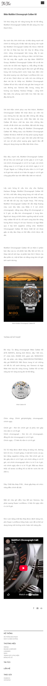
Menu (44, 4)
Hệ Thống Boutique (11, 636)
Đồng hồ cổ (8, 657)
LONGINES (7, 651)
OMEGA (6, 647)
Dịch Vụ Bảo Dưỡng (11, 639)
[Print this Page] (41, 609)
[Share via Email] (37, 609)
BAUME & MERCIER (10, 649)
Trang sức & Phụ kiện (11, 655)
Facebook (7, 678)
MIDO (5, 653)
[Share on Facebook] (34, 609)
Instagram (7, 680)
